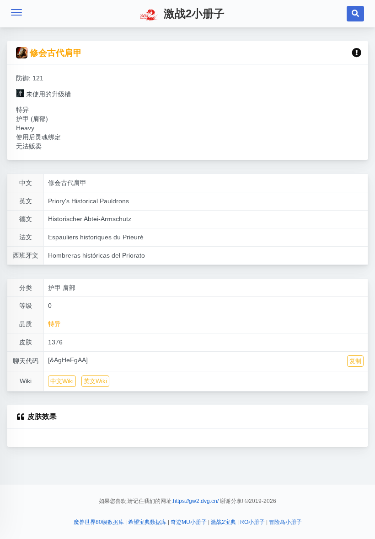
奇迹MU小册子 (189, 522)
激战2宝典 (223, 522)
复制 (355, 361)
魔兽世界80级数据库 (99, 522)
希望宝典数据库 (147, 522)
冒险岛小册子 (285, 522)
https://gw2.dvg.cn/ (196, 501)
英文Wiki (95, 381)
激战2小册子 (193, 13)
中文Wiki (62, 381)
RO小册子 (252, 522)
